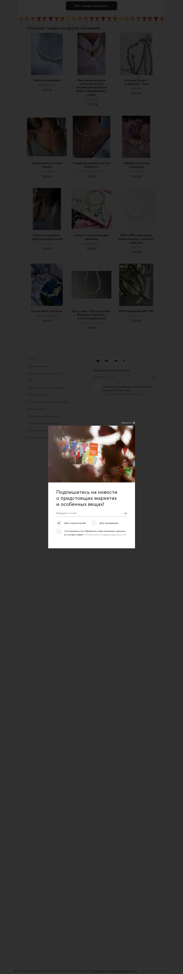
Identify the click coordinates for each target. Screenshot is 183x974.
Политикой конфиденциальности (105, 534)
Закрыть (126, 422)
